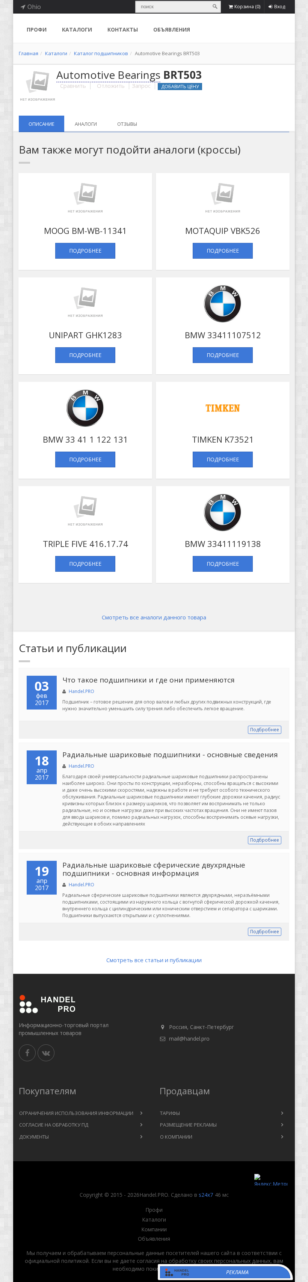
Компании (154, 1229)
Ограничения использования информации (76, 1113)
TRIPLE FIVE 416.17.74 (85, 543)
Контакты (122, 29)
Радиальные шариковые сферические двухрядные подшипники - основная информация (153, 869)
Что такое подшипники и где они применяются (148, 680)
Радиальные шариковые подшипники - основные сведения (170, 754)
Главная (28, 53)
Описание (41, 124)
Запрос (141, 85)
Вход (279, 6)
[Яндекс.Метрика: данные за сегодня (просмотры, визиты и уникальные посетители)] (270, 1180)
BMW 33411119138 (223, 543)
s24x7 (206, 1194)
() (247, 6)
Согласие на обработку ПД (53, 1124)
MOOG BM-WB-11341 (85, 230)
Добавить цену (180, 86)
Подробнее (85, 250)
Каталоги (77, 29)
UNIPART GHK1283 (85, 334)
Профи (154, 1210)
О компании (176, 1136)
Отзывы (127, 124)
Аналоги (86, 124)
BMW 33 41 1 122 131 (85, 439)
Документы (34, 1136)
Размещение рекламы (188, 1124)
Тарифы (170, 1113)
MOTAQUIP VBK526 (222, 230)
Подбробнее (264, 729)
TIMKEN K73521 (223, 439)
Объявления (171, 29)
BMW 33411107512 (223, 334)
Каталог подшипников (101, 53)
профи (37, 29)
